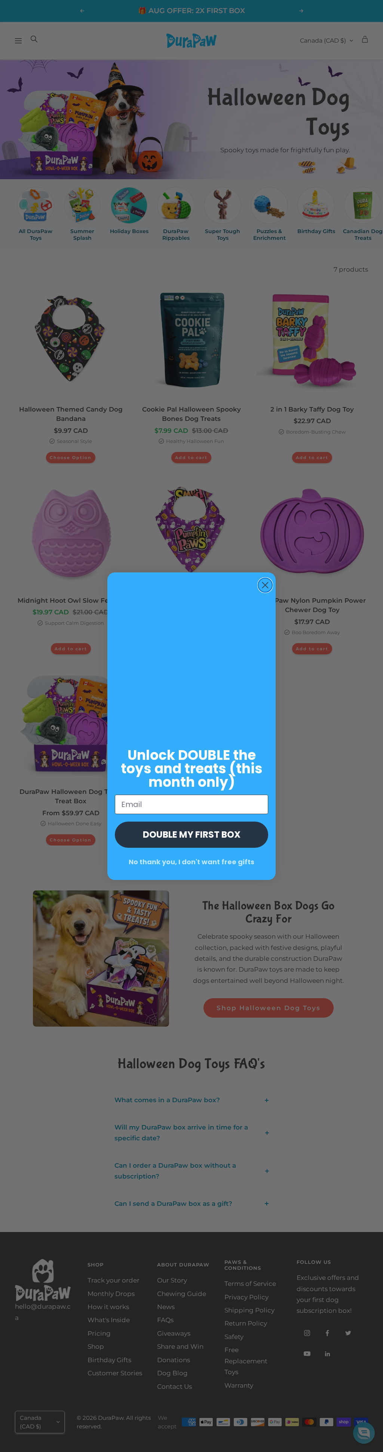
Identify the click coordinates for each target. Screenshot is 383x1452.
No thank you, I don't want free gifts (191, 861)
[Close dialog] (265, 585)
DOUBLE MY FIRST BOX (191, 834)
